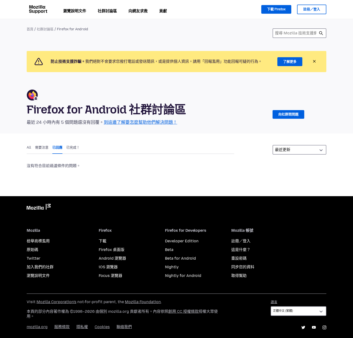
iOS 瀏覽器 (108, 267)
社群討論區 (107, 11)
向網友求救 (138, 11)
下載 (102, 241)
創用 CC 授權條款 (183, 311)
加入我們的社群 (40, 267)
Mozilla (39, 208)
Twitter (33, 258)
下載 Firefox (276, 9)
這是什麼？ (240, 249)
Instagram (324, 327)
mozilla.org (37, 327)
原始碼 (32, 249)
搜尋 (321, 33)
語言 (274, 302)
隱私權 (82, 327)
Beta (169, 249)
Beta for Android (180, 258)
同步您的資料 (242, 267)
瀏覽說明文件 (74, 11)
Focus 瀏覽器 (110, 275)
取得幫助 (239, 275)
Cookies (102, 327)
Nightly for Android (183, 275)
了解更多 (290, 62)
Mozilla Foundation (143, 302)
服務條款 (62, 327)
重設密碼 (239, 258)
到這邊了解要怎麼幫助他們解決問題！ (140, 122)
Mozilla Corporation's (56, 302)
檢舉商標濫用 (38, 241)
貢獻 (163, 11)
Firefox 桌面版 (111, 249)
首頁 (30, 29)
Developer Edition (182, 241)
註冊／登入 (311, 9)
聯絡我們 (124, 327)
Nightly (172, 267)
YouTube (314, 327)
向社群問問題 (288, 114)
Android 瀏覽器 (112, 258)
